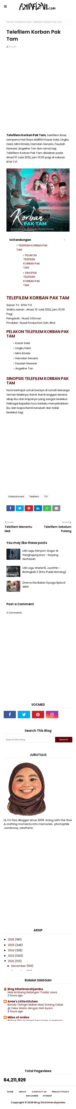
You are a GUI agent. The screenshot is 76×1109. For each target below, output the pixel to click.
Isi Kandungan (20, 240)
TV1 (46, 496)
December (19, 966)
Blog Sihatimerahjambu (25, 989)
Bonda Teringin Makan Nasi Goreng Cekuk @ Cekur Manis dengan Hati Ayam (35, 1006)
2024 (11, 950)
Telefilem (34, 496)
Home (9, 21)
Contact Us (39, 1092)
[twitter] (24, 714)
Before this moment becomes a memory (35, 1020)
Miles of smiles (18, 1017)
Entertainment (23, 21)
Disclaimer (32, 1096)
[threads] (66, 714)
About (22, 1092)
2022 (11, 961)
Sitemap (47, 1096)
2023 (11, 956)
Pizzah (12, 46)
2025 (11, 945)
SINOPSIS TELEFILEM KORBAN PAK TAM (31, 279)
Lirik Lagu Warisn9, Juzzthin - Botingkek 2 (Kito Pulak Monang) (44, 570)
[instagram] (52, 714)
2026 (11, 939)
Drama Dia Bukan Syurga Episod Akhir (44, 585)
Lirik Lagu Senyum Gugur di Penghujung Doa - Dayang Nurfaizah (40, 555)
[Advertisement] (38, 93)
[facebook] (10, 714)
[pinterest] (38, 714)
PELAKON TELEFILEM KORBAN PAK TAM (31, 261)
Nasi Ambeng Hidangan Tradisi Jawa (32, 992)
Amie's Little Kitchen (23, 1001)
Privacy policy (60, 1092)
